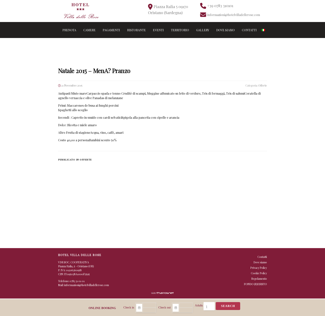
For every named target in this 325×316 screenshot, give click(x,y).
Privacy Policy (258, 268)
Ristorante (136, 30)
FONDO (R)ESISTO (255, 284)
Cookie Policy (259, 273)
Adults (199, 305)
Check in (128, 307)
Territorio (180, 30)
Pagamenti (111, 30)
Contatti (249, 30)
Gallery (202, 30)
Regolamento (259, 278)
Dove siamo (225, 30)
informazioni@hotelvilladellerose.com (86, 285)
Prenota (69, 30)
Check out (164, 307)
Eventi (158, 30)
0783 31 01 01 (77, 281)
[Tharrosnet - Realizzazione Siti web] (162, 292)
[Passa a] (263, 30)
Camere (89, 30)
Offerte (262, 85)
